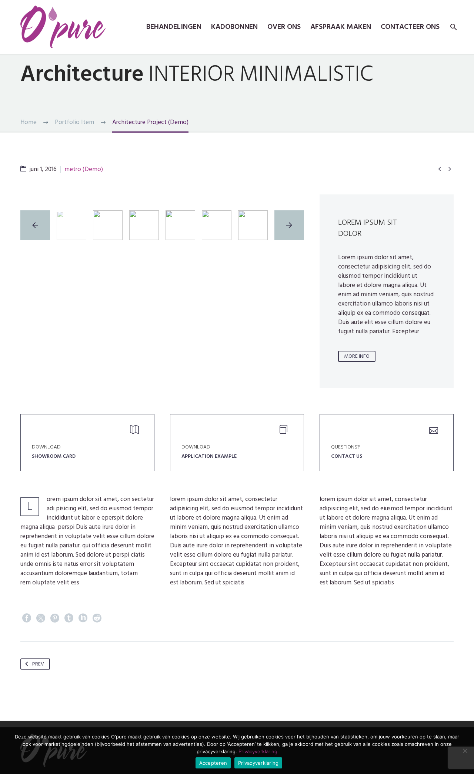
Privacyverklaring (257, 751)
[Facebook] (26, 618)
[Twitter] (40, 618)
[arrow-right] (289, 225)
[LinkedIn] (83, 618)
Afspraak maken (340, 26)
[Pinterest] (54, 618)
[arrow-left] (35, 225)
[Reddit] (97, 618)
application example (209, 456)
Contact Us (346, 456)
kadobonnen (234, 26)
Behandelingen (173, 26)
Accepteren (213, 763)
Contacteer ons (410, 26)
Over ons (284, 26)
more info (357, 356)
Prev (38, 664)
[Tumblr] (68, 618)
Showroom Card (54, 456)
